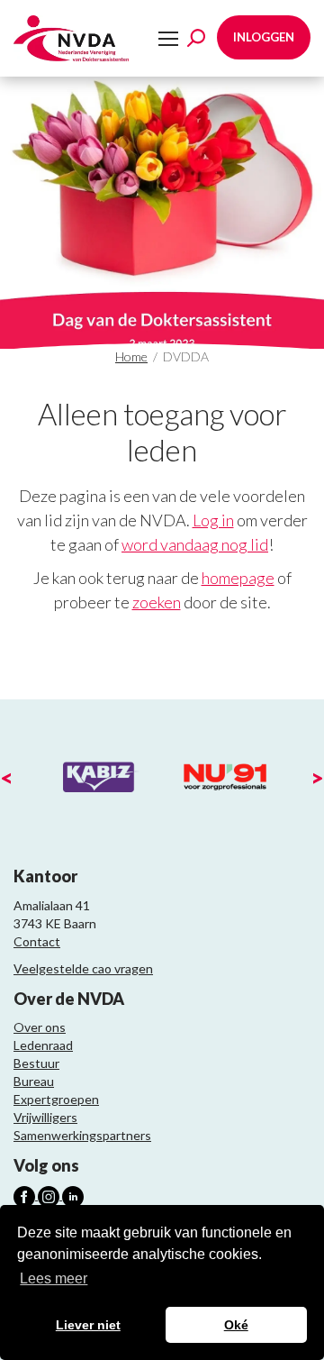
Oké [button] (236, 1325)
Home (131, 356)
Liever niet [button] (88, 1325)
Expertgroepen (56, 1099)
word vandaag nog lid (195, 544)
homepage (238, 578)
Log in (213, 520)
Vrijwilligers (45, 1117)
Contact (37, 941)
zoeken (156, 602)
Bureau (34, 1081)
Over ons (40, 1027)
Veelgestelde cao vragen (83, 968)
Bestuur (36, 1063)
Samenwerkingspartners (82, 1135)
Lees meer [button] (53, 1278)
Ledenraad (43, 1045)
